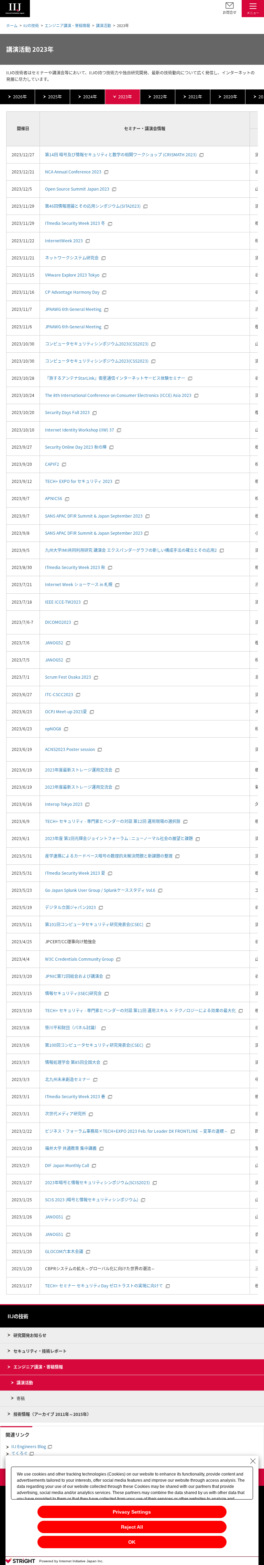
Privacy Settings (132, 1512)
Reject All (132, 1527)
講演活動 (103, 25)
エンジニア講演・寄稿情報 (67, 25)
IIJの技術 (31, 25)
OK (131, 1542)
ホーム (12, 25)
